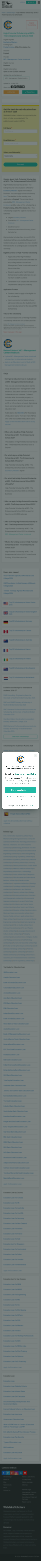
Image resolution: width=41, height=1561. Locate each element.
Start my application (19, 790)
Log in (31, 805)
